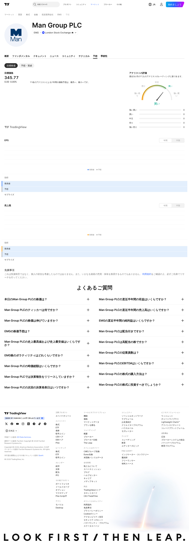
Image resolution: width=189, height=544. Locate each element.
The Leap (88, 443)
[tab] (11, 65)
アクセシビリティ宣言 (93, 517)
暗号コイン (60, 433)
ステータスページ (91, 526)
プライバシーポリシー (93, 510)
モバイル (59, 504)
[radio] (165, 140)
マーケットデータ (91, 422)
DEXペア (59, 440)
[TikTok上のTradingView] (40, 424)
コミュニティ (81, 4)
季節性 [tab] (104, 56)
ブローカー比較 (90, 440)
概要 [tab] (6, 56)
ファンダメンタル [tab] (21, 56)
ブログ (87, 472)
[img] (72, 32)
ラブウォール (127, 419)
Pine (57, 443)
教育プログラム (168, 446)
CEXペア (59, 436)
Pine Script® (61, 496)
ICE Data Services (24, 437)
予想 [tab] (95, 56)
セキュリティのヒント (93, 520)
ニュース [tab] (54, 56)
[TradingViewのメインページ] (6, 4)
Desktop (59, 507)
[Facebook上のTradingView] (12, 424)
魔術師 (124, 457)
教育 (123, 443)
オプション (60, 490)
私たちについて (90, 466)
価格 (86, 419)
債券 (57, 430)
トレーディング (128, 440)
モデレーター (127, 431)
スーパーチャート (63, 416)
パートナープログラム (171, 443)
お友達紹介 (126, 422)
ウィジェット (167, 416)
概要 (86, 433)
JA (154, 4)
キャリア (87, 478)
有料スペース (127, 463)
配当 (57, 472)
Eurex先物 (88, 454)
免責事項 (87, 507)
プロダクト (67, 4)
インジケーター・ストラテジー (135, 454)
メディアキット (90, 481)
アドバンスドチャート (171, 425)
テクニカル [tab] (84, 56)
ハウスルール (127, 428)
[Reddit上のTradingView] (45, 424)
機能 (86, 416)
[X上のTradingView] (6, 424)
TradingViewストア (92, 490)
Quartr (40, 455)
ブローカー (108, 4)
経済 (57, 466)
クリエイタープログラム (132, 425)
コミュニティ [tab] (68, 56)
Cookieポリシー (91, 514)
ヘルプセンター (90, 475)
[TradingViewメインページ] (15, 413)
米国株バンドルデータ (93, 457)
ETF (57, 427)
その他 (119, 4)
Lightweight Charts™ (170, 422)
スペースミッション (92, 469)
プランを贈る (89, 425)
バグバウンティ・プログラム (96, 523)
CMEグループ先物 (91, 451)
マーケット (95, 4)
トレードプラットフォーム (173, 428)
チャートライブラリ (170, 419)
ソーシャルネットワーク (132, 416)
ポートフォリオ (62, 484)
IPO (57, 475)
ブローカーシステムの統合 (173, 440)
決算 (57, 469)
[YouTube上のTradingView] (17, 424)
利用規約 (146, 274)
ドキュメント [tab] (39, 56)
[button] (74, 4)
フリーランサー (128, 460)
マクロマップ (61, 493)
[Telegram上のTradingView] (34, 424)
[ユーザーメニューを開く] (161, 4)
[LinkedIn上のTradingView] (28, 424)
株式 (57, 424)
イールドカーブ (62, 487)
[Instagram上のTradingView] (23, 424)
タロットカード (90, 493)
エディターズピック (130, 446)
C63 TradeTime (91, 496)
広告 (163, 436)
